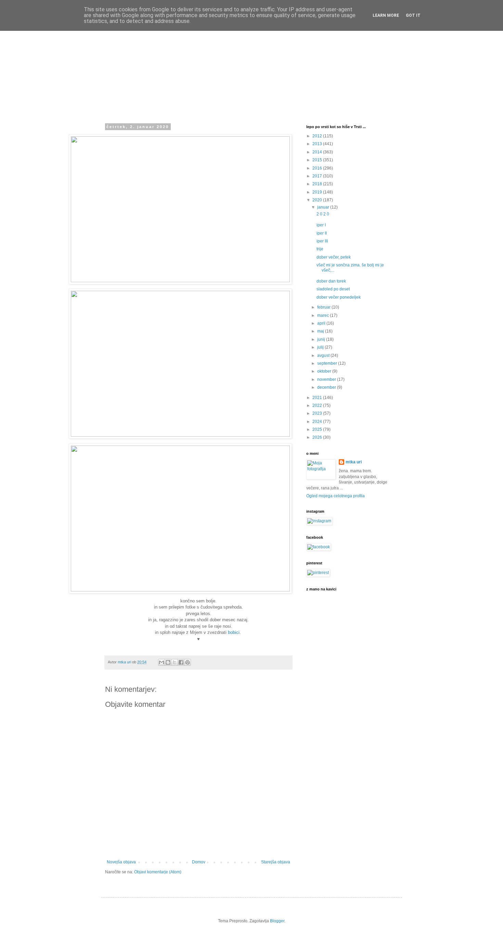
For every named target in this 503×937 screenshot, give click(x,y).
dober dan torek (331, 281)
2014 (317, 152)
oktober (324, 371)
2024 (317, 421)
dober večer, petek (334, 257)
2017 (317, 176)
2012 (317, 136)
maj (321, 331)
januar (323, 207)
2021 (317, 397)
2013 (317, 143)
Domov (198, 862)
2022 (317, 405)
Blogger (277, 921)
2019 (317, 192)
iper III (322, 241)
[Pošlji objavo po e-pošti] (161, 662)
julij (321, 347)
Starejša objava (275, 862)
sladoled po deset (333, 289)
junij (321, 339)
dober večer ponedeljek (339, 297)
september (327, 363)
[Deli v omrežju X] (174, 662)
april (321, 323)
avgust (324, 355)
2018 (317, 184)
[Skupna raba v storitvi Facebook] (181, 662)
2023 (317, 413)
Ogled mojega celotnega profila (335, 496)
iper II (322, 233)
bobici (234, 632)
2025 (317, 429)
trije (320, 249)
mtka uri (354, 462)
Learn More (386, 15)
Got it (413, 15)
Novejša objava (121, 862)
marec (323, 315)
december (327, 387)
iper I (321, 225)
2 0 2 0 (323, 214)
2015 (317, 160)
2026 (317, 437)
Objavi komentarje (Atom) (157, 872)
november (327, 379)
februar (324, 307)
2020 (317, 200)
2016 (317, 168)
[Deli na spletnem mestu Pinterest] (187, 662)
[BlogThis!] (168, 662)
